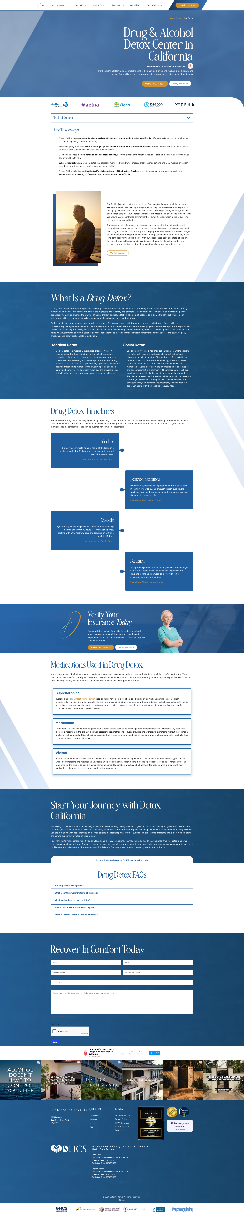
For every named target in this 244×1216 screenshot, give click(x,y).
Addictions (116, 5)
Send (55, 1042)
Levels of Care (98, 5)
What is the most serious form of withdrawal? (77, 914)
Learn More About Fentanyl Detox (146, 582)
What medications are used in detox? (72, 900)
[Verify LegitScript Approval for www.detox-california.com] (184, 1116)
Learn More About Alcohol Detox (98, 459)
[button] (188, 118)
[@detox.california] (85, 1052)
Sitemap (122, 1200)
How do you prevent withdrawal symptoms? (76, 907)
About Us (79, 5)
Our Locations (153, 5)
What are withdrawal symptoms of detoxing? (76, 893)
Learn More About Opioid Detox (98, 541)
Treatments (181, 18)
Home (170, 18)
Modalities (134, 5)
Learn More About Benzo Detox (145, 500)
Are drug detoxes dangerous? (69, 885)
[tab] (122, 886)
